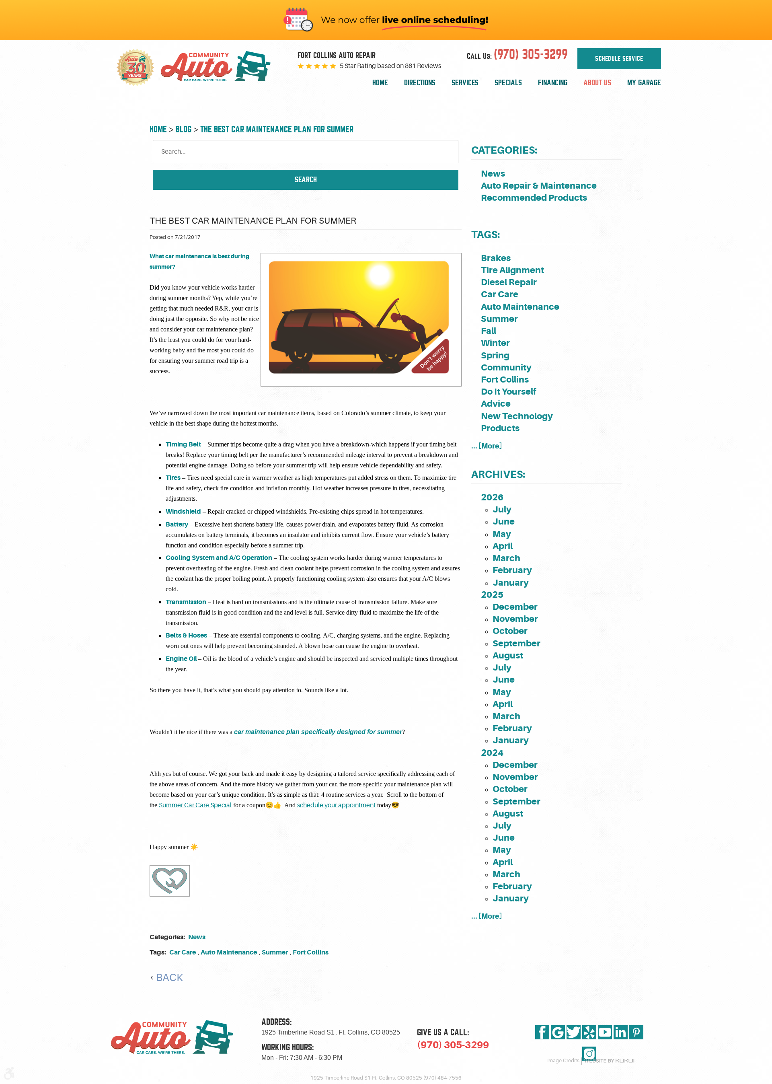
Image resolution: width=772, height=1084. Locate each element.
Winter (495, 343)
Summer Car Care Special (195, 805)
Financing (552, 82)
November (515, 619)
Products (500, 428)
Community (506, 367)
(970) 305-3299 (453, 1045)
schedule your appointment (336, 805)
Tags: (485, 235)
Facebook (542, 1032)
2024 (492, 753)
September (516, 643)
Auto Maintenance (229, 952)
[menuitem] (380, 83)
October (510, 631)
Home (380, 82)
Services (465, 82)
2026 (492, 497)
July (502, 509)
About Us (597, 82)
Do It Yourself (508, 392)
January (511, 583)
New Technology (517, 416)
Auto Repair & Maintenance (539, 186)
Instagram (589, 1054)
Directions (419, 82)
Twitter (574, 1032)
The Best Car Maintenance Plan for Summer (276, 129)
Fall (488, 331)
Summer (275, 952)
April (503, 546)
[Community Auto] (222, 67)
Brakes (496, 258)
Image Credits (563, 1060)
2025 (492, 595)
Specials (508, 82)
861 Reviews (423, 66)
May (502, 534)
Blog (183, 129)
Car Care (182, 952)
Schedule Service (619, 59)
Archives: (498, 474)
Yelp (589, 1032)
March (506, 558)
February (512, 570)
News (196, 937)
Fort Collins (311, 952)
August (508, 655)
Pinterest (636, 1032)
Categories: (504, 150)
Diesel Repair (509, 282)
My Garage (644, 82)
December (515, 607)
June (504, 521)
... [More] (486, 446)
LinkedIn (621, 1032)
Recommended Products (534, 198)
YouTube (605, 1032)
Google (558, 1032)
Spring (495, 355)
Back (169, 977)
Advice (496, 404)
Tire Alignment (512, 270)
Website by (609, 1061)
